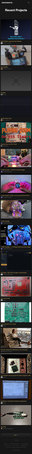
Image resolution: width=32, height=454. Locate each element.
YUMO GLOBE (5, 221)
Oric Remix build (5, 298)
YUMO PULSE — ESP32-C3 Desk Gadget (13, 170)
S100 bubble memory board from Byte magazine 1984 (16, 375)
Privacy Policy (16, 445)
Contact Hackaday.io (14, 443)
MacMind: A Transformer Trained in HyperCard (13, 401)
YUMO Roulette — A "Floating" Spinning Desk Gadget (16, 247)
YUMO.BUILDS (7, 171)
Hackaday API (24, 445)
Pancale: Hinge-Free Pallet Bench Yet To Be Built (14, 350)
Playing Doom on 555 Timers (9, 144)
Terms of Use (8, 445)
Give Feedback (24, 443)
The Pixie (3, 427)
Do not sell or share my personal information (16, 447)
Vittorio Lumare (7, 43)
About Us (6, 443)
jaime (4, 94)
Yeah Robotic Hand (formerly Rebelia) (11, 41)
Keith (4, 300)
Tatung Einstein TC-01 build (8, 324)
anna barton (6, 120)
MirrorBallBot (4, 67)
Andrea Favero (7, 69)
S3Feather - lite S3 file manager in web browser (14, 273)
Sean (4, 403)
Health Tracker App (6, 118)
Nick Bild (5, 146)
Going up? (16, 440)
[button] (28, 2)
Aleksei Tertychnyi (8, 274)
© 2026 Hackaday (16, 450)
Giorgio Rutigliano (8, 428)
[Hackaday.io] (7, 2)
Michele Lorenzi (7, 351)
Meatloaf (3, 93)
